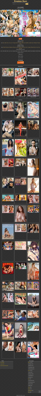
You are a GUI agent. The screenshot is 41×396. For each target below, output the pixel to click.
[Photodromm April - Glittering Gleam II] (33, 271)
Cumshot (17, 47)
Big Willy (27, 42)
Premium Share (20, 1)
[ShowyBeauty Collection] (33, 199)
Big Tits (35, 47)
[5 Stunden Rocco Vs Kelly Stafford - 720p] (8, 315)
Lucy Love (10, 42)
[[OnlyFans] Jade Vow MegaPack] (20, 331)
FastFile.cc (20, 62)
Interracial (20, 48)
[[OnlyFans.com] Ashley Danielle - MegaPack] (8, 110)
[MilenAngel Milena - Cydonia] (20, 148)
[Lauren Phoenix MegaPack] (20, 129)
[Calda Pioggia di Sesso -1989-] (20, 286)
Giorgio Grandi (15, 42)
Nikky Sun (23, 42)
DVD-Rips (23, 8)
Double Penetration (6, 47)
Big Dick (23, 47)
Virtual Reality (30, 367)
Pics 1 (20, 38)
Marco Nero (6, 42)
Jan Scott (19, 42)
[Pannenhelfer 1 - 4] (33, 214)
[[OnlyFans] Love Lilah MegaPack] (20, 214)
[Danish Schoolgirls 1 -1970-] (33, 286)
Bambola (35, 42)
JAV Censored (30, 380)
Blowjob (14, 47)
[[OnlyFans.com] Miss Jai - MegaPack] (8, 185)
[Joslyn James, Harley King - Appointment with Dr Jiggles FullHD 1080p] (20, 315)
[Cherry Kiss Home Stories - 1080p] (33, 315)
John (3, 42)
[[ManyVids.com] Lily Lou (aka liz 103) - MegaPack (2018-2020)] (8, 300)
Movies (20, 8)
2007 (22, 41)
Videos (29, 370)
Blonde (32, 47)
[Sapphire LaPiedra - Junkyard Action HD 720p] (33, 148)
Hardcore (20, 47)
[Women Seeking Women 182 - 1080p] (20, 185)
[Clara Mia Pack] (33, 185)
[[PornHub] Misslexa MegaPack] (8, 129)
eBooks (29, 385)
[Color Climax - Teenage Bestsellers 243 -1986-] (8, 167)
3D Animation (30, 390)
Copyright (17, 395)
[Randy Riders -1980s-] (20, 300)
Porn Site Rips (2, 362)
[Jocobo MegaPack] (8, 286)
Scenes (29, 372)
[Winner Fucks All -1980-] (8, 271)
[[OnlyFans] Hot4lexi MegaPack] (8, 148)
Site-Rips (30, 377)
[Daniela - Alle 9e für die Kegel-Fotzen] (33, 129)
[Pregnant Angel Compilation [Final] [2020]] (8, 251)
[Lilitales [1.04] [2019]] (20, 271)
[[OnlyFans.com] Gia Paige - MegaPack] (33, 231)
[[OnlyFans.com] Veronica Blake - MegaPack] (8, 350)
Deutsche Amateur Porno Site (4, 365)
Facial (26, 47)
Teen (37, 47)
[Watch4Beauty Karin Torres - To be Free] (33, 300)
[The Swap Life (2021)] (33, 350)
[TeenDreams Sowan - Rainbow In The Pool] (8, 331)
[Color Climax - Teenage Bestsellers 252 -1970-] (8, 214)
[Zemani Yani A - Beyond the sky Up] (8, 231)
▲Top (24, 395)
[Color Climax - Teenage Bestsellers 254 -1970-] (20, 231)
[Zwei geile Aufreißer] (33, 331)
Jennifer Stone (31, 42)
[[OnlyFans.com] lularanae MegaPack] (20, 167)
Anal (39, 47)
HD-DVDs (30, 365)
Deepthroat (11, 47)
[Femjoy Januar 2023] (20, 199)
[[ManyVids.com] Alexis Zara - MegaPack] (20, 350)
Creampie (29, 47)
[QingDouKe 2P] (33, 167)
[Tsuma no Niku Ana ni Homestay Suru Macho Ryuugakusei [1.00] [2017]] (33, 110)
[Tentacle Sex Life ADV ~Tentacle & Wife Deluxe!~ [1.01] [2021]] (20, 251)
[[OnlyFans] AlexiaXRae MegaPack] (20, 110)
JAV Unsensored (31, 382)
